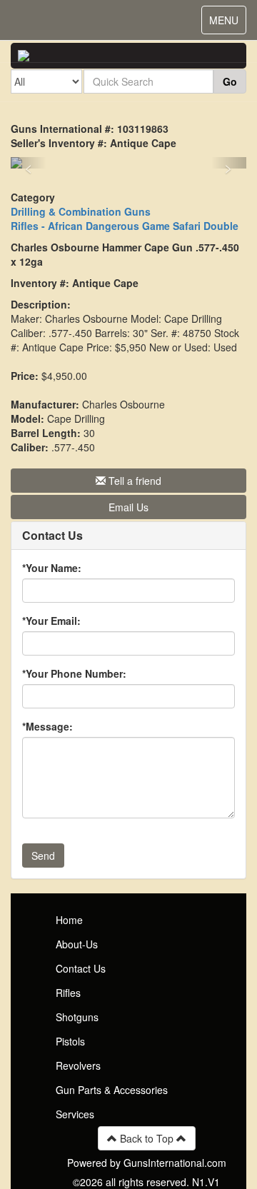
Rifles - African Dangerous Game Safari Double (124, 226)
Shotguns (77, 1017)
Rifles (68, 992)
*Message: (47, 726)
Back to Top (146, 1138)
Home (69, 920)
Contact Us (81, 968)
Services (75, 1114)
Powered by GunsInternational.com (146, 1162)
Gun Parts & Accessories (112, 1090)
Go (230, 81)
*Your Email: (51, 620)
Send (43, 855)
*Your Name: (51, 568)
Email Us (128, 507)
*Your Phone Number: (74, 673)
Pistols (70, 1041)
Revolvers (78, 1065)
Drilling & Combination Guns (81, 211)
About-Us (77, 944)
